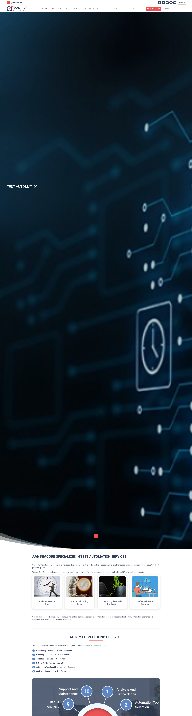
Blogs (105, 9)
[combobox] (182, 2)
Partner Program (90, 9)
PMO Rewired (118, 9)
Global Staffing (71, 9)
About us (43, 9)
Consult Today (153, 9)
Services (55, 9)
